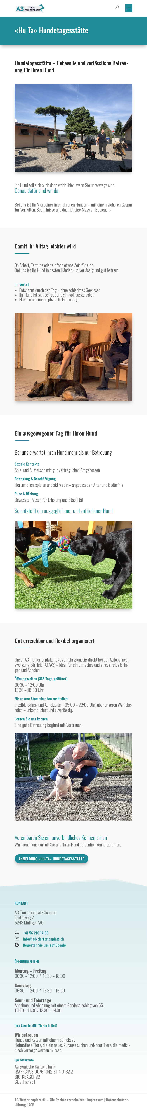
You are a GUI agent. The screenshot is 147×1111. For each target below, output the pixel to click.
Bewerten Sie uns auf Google (44, 945)
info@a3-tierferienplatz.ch (43, 939)
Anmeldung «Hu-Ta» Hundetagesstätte (51, 858)
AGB (31, 1104)
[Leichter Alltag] (73, 399)
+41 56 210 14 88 (35, 933)
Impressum (95, 1099)
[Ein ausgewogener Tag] (73, 607)
